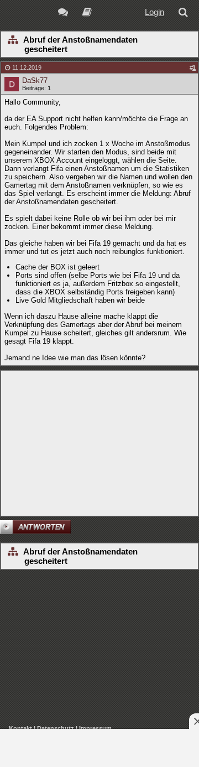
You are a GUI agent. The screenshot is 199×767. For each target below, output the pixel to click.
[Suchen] (185, 13)
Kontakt (20, 728)
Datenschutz (55, 728)
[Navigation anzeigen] (12, 40)
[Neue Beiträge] (65, 13)
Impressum (95, 728)
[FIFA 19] (87, 13)
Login (154, 12)
